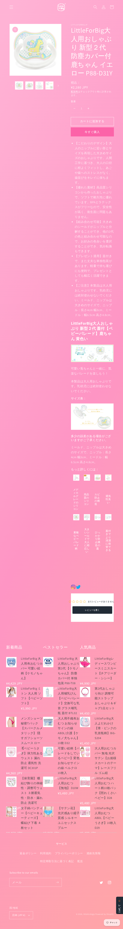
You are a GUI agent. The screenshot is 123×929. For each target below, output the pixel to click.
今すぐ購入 (92, 132)
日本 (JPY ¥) (18, 915)
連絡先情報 (94, 853)
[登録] (57, 882)
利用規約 (45, 853)
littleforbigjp (89, 914)
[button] (11, 7)
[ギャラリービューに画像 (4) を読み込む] (49, 85)
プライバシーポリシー (69, 853)
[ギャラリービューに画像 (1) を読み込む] (19, 85)
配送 (80, 861)
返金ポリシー (28, 853)
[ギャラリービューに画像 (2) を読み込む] (29, 85)
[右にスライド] (58, 85)
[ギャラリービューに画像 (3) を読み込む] (39, 85)
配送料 (74, 91)
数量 (73, 101)
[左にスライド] (12, 85)
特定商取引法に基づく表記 (57, 861)
